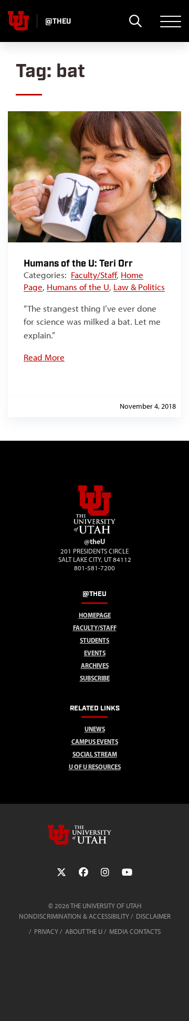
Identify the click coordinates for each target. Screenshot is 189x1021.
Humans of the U (78, 287)
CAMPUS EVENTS (94, 742)
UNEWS (95, 729)
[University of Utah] (94, 835)
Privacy (46, 931)
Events (95, 653)
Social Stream (94, 754)
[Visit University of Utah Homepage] (18, 21)
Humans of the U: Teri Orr (78, 264)
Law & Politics (139, 287)
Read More (44, 357)
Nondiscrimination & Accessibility (74, 916)
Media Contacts (135, 931)
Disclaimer (153, 916)
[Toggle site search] (135, 21)
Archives (95, 665)
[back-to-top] (176, 1000)
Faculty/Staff (94, 275)
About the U (83, 931)
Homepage (95, 615)
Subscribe (95, 678)
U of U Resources (95, 767)
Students (94, 640)
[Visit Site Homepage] (95, 531)
